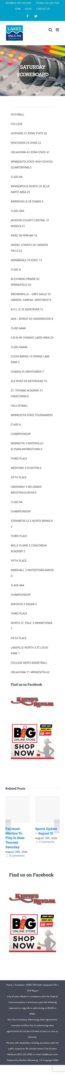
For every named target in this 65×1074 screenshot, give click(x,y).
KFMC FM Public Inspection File (41, 984)
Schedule (19, 984)
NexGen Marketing (28, 1060)
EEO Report (32, 990)
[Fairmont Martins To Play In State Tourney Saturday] (17, 809)
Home (9, 984)
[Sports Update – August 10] (47, 809)
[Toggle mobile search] (50, 30)
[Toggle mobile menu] (58, 30)
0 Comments (17, 855)
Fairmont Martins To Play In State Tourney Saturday (15, 838)
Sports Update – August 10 (46, 831)
